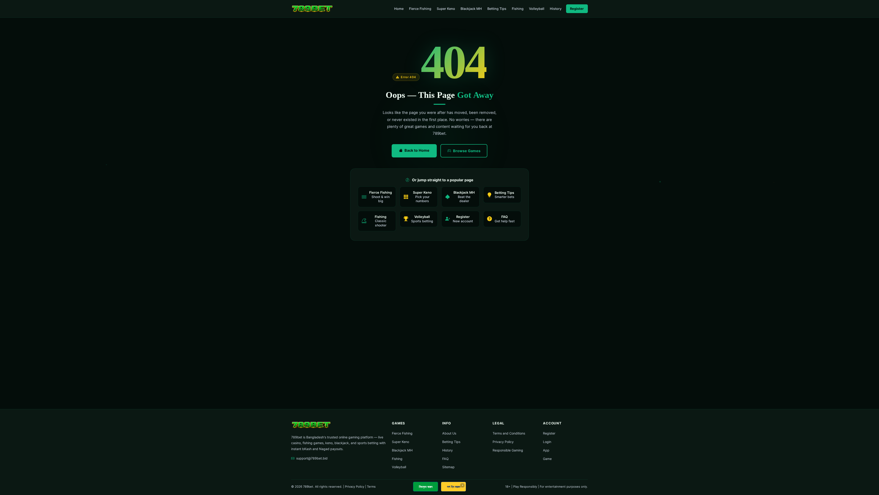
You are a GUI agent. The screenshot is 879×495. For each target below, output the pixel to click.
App (546, 450)
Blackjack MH (471, 9)
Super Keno (446, 9)
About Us (449, 433)
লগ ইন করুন (453, 486)
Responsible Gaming (508, 450)
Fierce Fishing (420, 9)
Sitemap (448, 467)
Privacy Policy (503, 442)
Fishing (518, 9)
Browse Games (466, 150)
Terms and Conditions (509, 433)
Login (547, 442)
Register (577, 9)
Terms (371, 486)
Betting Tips (496, 9)
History (556, 9)
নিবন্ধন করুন (425, 486)
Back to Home (416, 150)
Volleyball (536, 9)
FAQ (445, 459)
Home (399, 9)
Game (547, 459)
